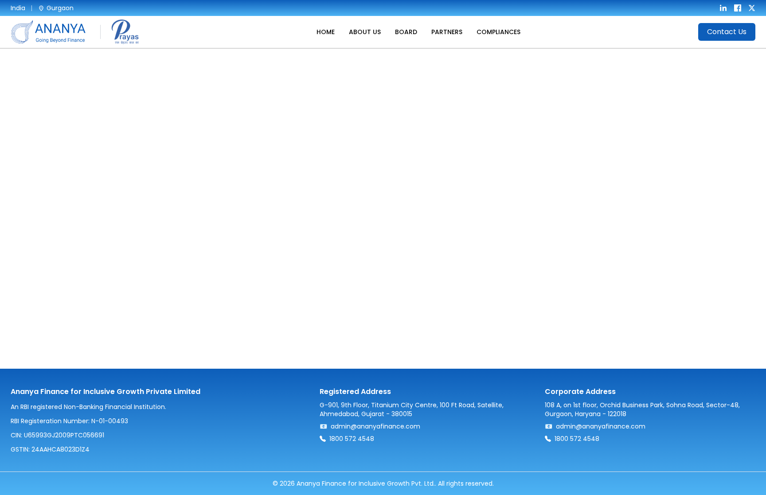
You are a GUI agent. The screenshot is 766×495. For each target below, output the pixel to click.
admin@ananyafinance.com (375, 426)
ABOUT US (365, 31)
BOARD (406, 31)
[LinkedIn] (723, 8)
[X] (751, 8)
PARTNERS (446, 31)
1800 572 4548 (351, 438)
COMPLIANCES (498, 31)
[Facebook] (737, 8)
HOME (326, 31)
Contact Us (726, 32)
